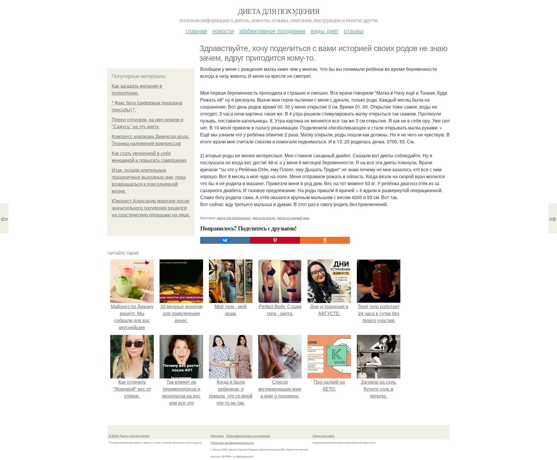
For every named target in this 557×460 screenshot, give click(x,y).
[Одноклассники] (325, 240)
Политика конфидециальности (232, 443)
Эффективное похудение (272, 30)
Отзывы (354, 30)
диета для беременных (234, 217)
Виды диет (325, 30)
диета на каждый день (293, 217)
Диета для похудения (278, 11)
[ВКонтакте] (225, 240)
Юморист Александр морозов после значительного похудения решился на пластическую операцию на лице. (151, 208)
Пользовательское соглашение (248, 436)
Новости (223, 30)
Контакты (217, 436)
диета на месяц (263, 217)
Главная (196, 30)
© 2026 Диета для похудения (129, 436)
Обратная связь (323, 436)
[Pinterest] (275, 240)
